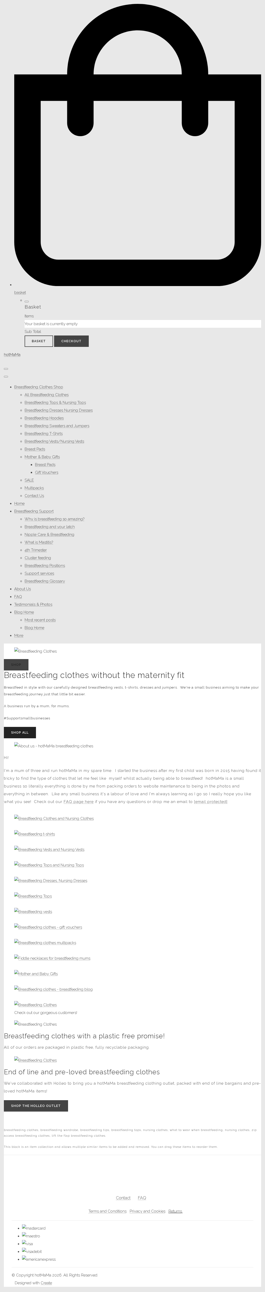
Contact (123, 1197)
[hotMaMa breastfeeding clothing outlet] (35, 1060)
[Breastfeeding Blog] (53, 989)
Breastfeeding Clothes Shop (38, 387)
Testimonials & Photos (33, 604)
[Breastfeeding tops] (33, 896)
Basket (39, 341)
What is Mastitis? (39, 542)
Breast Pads (35, 449)
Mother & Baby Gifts (42, 457)
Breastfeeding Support (34, 511)
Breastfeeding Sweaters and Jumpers (57, 426)
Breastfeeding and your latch (50, 526)
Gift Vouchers (46, 472)
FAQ (18, 596)
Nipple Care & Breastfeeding (49, 534)
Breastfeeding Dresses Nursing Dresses (59, 410)
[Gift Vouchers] (48, 927)
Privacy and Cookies (147, 1211)
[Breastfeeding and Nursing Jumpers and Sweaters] (49, 865)
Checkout (71, 341)
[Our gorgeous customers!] (35, 1005)
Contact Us (34, 495)
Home (19, 503)
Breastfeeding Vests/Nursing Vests (54, 441)
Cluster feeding (38, 558)
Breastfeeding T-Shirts (44, 433)
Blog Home (24, 612)
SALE (29, 480)
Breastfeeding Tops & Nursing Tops (55, 402)
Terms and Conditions (108, 1211)
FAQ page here (79, 801)
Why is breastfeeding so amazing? (54, 519)
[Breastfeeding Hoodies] (49, 849)
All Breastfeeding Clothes (47, 394)
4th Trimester (36, 550)
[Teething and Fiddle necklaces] (52, 958)
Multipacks (34, 488)
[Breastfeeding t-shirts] (34, 834)
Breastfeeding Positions (45, 565)
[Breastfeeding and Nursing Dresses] (50, 880)
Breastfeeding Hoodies (44, 418)
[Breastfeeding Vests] (33, 911)
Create (46, 1283)
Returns (175, 1211)
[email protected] (210, 801)
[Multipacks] (45, 942)
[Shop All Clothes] (54, 818)
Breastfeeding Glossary (45, 581)
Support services (39, 573)
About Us (22, 589)
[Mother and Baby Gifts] (36, 974)
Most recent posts (40, 620)
